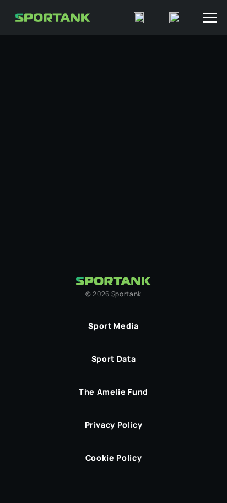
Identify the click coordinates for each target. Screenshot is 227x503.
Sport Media (113, 325)
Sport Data (113, 358)
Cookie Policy (113, 457)
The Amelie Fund (113, 391)
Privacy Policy (114, 424)
